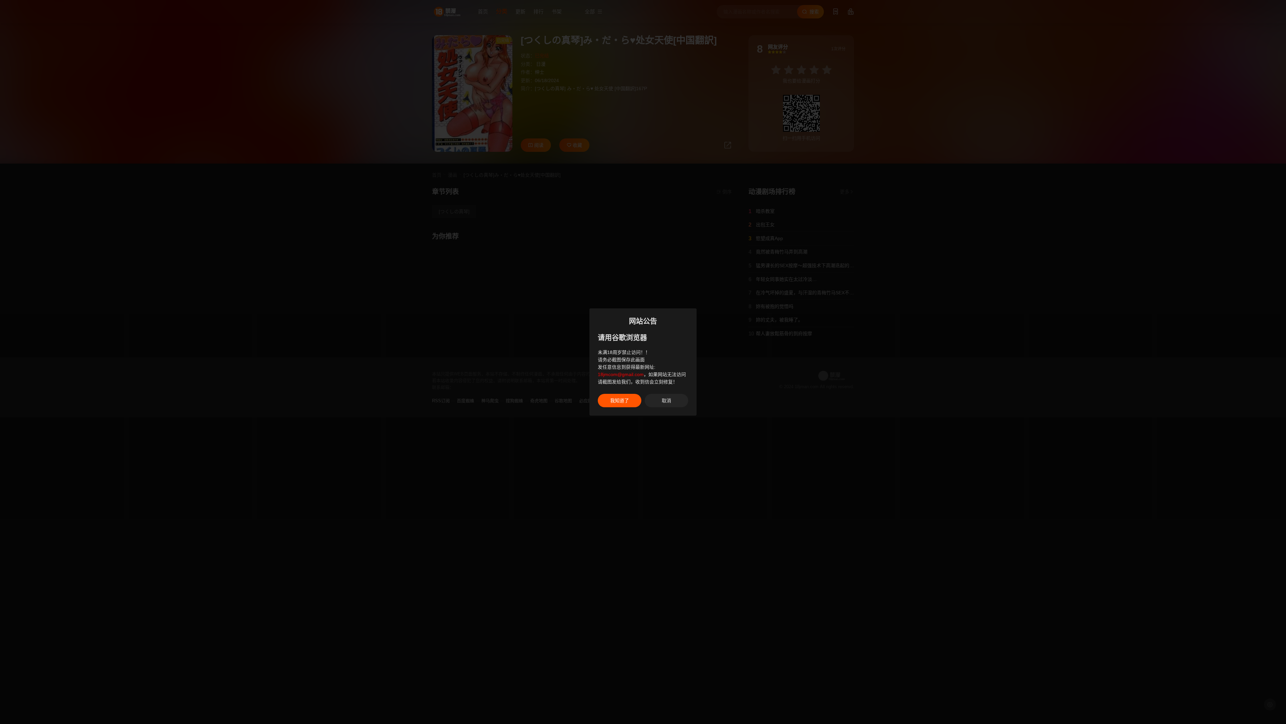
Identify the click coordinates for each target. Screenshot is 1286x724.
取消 (666, 400)
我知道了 (619, 400)
